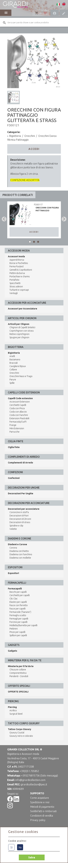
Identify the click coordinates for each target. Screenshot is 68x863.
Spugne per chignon (19, 337)
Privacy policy (37, 820)
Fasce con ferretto (18, 605)
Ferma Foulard (16, 266)
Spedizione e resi (39, 802)
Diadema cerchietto (19, 551)
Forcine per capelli (18, 622)
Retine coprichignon (19, 334)
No (20, 847)
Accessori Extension (19, 401)
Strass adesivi (16, 286)
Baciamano (14, 359)
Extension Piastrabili (19, 418)
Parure (12, 379)
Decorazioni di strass (19, 522)
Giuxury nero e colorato (21, 736)
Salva (31, 857)
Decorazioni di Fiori (18, 515)
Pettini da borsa (17, 273)
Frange (12, 425)
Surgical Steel (15, 714)
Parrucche (14, 431)
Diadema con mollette (20, 557)
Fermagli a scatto (17, 615)
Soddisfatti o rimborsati (43, 811)
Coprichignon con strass (21, 330)
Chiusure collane (17, 669)
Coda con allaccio (18, 411)
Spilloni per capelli (18, 635)
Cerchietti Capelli (17, 405)
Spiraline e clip (16, 525)
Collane (13, 369)
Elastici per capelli (18, 602)
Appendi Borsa (16, 260)
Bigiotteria (15, 135)
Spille (12, 383)
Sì (11, 847)
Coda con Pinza (17, 408)
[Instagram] (10, 807)
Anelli (12, 356)
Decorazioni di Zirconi (20, 519)
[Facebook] (10, 800)
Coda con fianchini (18, 415)
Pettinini (13, 628)
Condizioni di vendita (41, 815)
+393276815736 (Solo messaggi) (39, 775)
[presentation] (4, 219)
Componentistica (17, 673)
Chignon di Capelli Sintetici (22, 327)
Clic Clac (13, 598)
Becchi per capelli (18, 592)
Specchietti (14, 283)
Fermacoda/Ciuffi (18, 421)
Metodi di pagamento (42, 806)
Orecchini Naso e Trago (20, 376)
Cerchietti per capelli (19, 595)
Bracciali (13, 363)
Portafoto (14, 280)
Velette (13, 529)
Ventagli (13, 293)
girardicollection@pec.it (34, 784)
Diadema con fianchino (20, 554)
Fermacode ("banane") (20, 612)
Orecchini (29, 135)
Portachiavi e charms (19, 276)
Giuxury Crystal (16, 732)
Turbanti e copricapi (19, 290)
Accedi (34, 148)
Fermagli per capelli (18, 618)
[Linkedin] (16, 800)
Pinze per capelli (17, 632)
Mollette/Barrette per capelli (23, 625)
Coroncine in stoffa (19, 512)
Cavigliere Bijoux (17, 366)
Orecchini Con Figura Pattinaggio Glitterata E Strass (47, 210)
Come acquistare (39, 797)
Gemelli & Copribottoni (20, 270)
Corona (13, 547)
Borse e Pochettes (18, 263)
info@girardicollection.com (30, 780)
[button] (30, 242)
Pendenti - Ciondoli (18, 676)
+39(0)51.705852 (29, 771)
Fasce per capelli (17, 608)
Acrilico (13, 710)
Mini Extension (16, 428)
